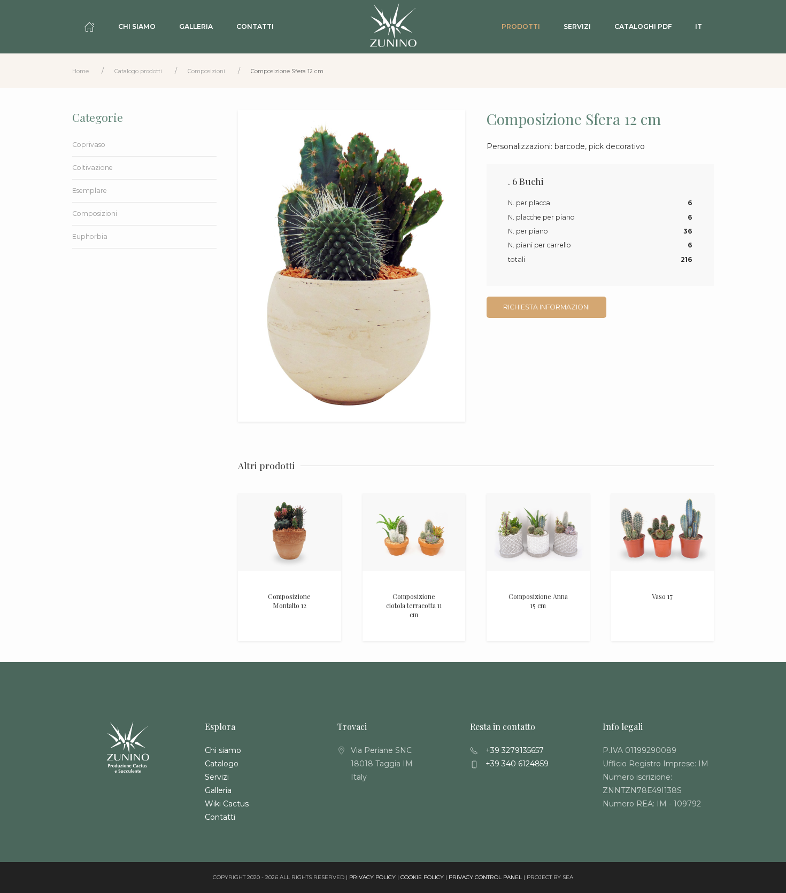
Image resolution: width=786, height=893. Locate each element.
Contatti (255, 26)
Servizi (577, 26)
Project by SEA (550, 877)
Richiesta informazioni (546, 307)
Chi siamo (137, 26)
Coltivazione (92, 168)
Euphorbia (89, 236)
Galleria (196, 26)
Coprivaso (88, 145)
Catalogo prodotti (138, 71)
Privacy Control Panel (485, 877)
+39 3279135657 (513, 750)
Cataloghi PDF (643, 26)
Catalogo (221, 763)
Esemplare (89, 191)
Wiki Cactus (227, 804)
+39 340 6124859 (516, 763)
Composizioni (206, 71)
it (698, 26)
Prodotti (521, 26)
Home (80, 71)
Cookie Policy (422, 877)
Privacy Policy (372, 877)
